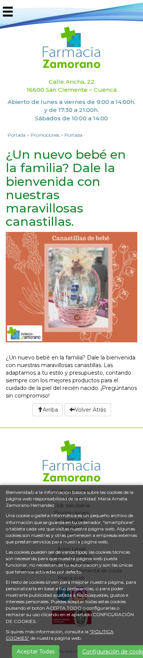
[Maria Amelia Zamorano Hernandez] (71, 46)
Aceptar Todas (36, 651)
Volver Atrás (90, 409)
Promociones (45, 135)
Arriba (50, 409)
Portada (17, 135)
